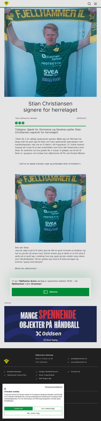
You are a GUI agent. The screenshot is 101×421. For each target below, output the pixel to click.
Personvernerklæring (53, 387)
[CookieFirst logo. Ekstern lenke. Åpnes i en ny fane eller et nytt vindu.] (5, 389)
